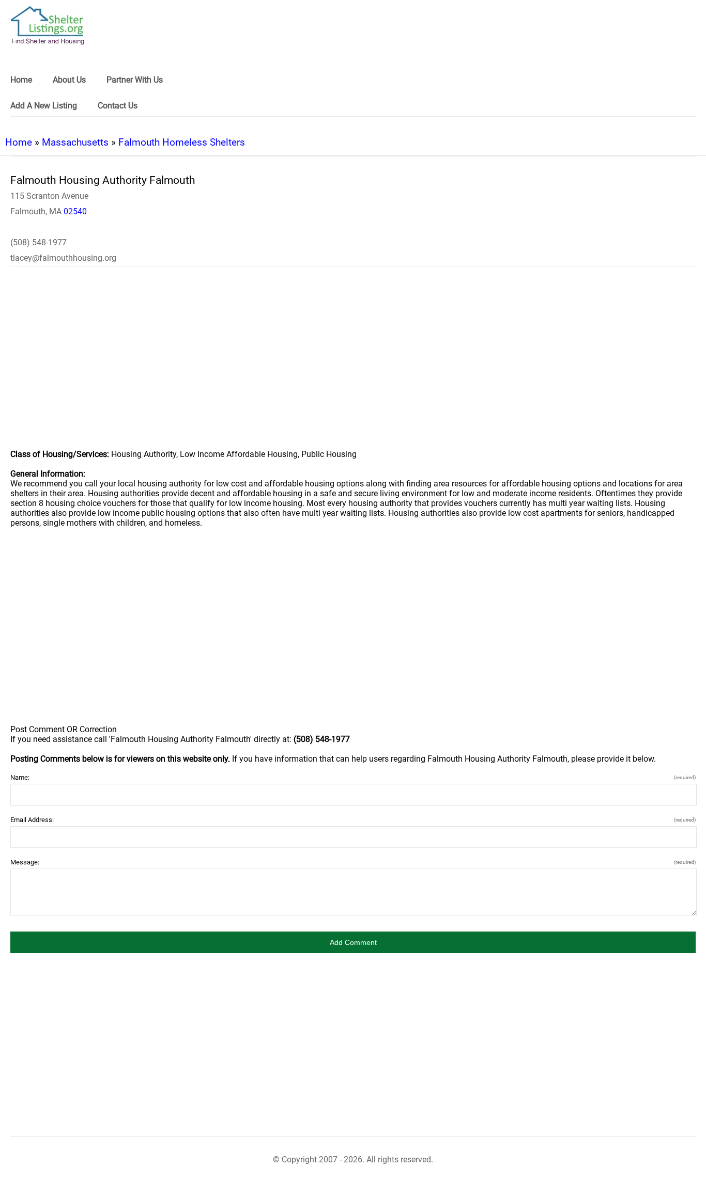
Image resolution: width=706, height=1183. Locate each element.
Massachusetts (75, 142)
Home (18, 142)
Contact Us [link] (117, 106)
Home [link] (21, 80)
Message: (353, 862)
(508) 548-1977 (38, 242)
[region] (353, 364)
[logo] (47, 25)
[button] (353, 942)
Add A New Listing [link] (43, 106)
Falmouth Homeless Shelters (181, 142)
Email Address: (353, 820)
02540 (75, 211)
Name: (353, 777)
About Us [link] (69, 80)
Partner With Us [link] (134, 80)
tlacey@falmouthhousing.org (63, 258)
